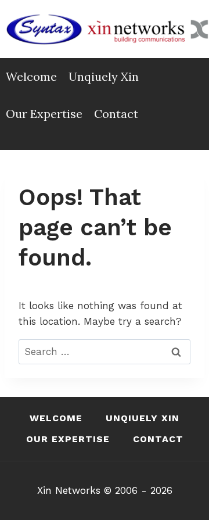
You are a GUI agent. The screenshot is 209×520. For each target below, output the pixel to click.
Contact (116, 113)
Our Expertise (44, 113)
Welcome (31, 76)
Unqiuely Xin (104, 76)
